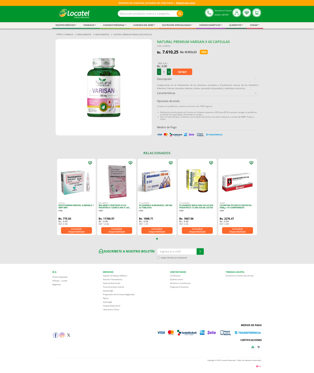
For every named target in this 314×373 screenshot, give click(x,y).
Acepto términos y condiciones (174, 258)
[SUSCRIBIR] (200, 251)
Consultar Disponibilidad (76, 230)
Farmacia (68, 34)
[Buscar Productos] (180, 13)
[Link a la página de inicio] (59, 34)
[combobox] (150, 13)
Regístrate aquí (185, 2)
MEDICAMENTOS (84, 34)
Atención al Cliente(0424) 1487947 (223, 12)
